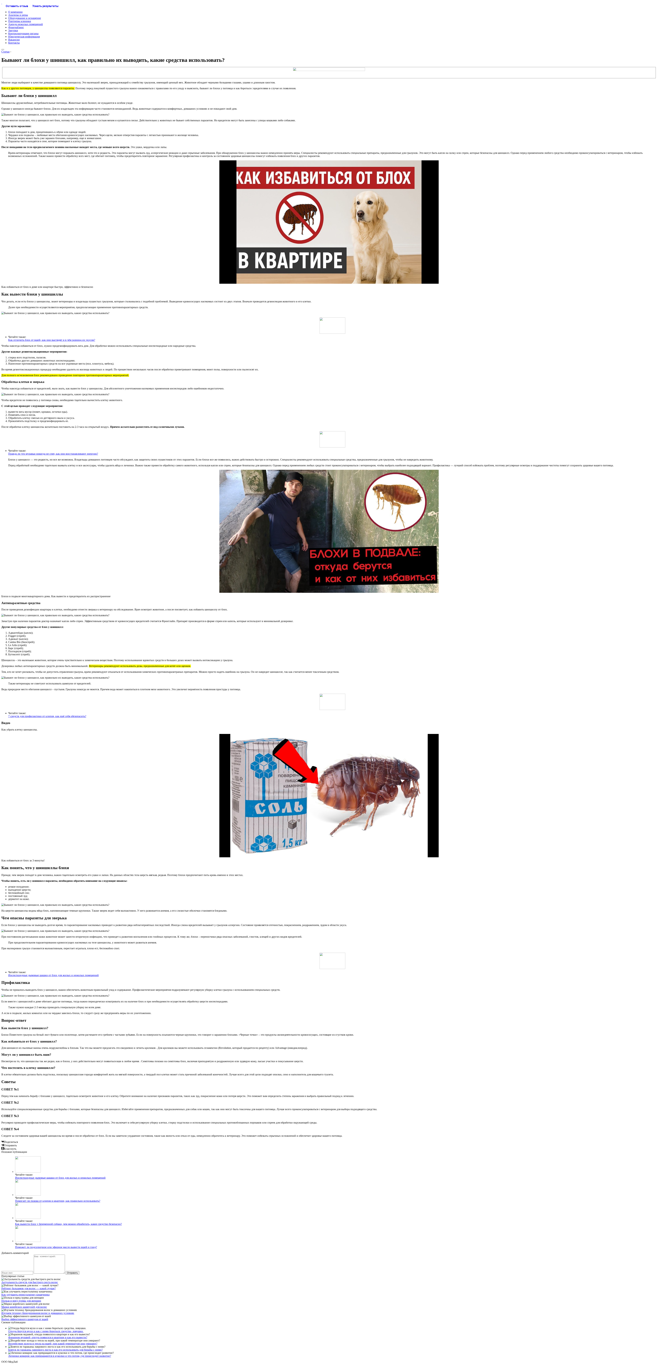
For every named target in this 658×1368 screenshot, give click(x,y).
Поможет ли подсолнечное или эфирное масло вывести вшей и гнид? (56, 1247)
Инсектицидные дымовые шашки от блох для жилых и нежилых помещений (53, 975)
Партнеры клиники (19, 21)
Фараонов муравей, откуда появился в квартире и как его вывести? (47, 1337)
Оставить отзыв (17, 6)
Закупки (13, 30)
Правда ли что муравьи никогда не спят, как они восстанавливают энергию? (53, 453)
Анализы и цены (18, 15)
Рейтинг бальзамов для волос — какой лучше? (28, 1288)
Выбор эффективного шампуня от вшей (24, 1319)
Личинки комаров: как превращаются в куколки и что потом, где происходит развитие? (59, 1355)
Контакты (14, 42)
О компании (15, 11)
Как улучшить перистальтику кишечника (25, 1294)
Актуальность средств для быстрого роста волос (29, 1282)
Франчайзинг (16, 27)
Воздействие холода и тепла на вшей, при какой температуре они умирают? (52, 1343)
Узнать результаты (45, 6)
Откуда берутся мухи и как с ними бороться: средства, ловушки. (45, 1331)
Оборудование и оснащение (24, 18)
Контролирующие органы (23, 33)
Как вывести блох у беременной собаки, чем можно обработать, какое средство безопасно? (68, 1224)
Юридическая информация (24, 36)
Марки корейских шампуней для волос (24, 1306)
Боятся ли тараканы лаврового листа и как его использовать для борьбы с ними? (55, 1349)
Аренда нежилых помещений (25, 24)
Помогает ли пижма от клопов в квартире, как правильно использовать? (57, 1200)
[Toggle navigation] (2, 49)
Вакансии (14, 39)
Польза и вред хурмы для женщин (21, 1300)
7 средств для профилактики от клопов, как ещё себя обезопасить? (47, 716)
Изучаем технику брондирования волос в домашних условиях (37, 1313)
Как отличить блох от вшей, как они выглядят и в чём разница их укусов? (51, 340)
